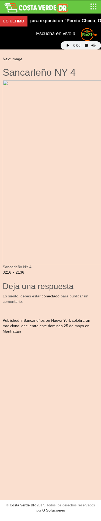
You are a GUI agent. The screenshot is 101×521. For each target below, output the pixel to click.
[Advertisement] (25, 418)
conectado (51, 296)
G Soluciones (53, 510)
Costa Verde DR (23, 505)
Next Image (12, 59)
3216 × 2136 (13, 272)
